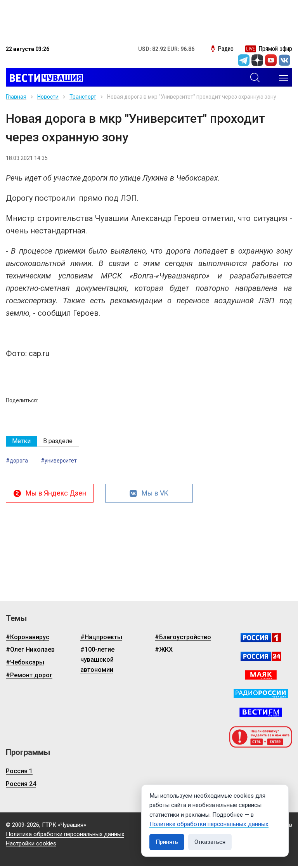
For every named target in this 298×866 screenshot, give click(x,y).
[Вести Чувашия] (44, 78)
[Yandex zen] (257, 60)
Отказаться (209, 841)
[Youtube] (271, 60)
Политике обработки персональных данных (209, 824)
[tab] (21, 441)
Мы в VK (155, 493)
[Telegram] (243, 60)
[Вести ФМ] (260, 712)
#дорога (17, 460)
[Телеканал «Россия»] (261, 637)
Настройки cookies (31, 843)
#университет (59, 460)
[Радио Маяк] (261, 675)
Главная (16, 97)
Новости (48, 97)
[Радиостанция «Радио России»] (261, 693)
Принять (167, 841)
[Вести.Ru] (261, 656)
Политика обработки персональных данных (65, 834)
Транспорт (82, 97)
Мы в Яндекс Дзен (56, 493)
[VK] (284, 60)
